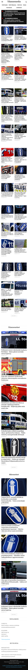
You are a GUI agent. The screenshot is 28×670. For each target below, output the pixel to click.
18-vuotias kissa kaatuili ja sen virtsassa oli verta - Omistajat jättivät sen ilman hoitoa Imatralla (7, 194)
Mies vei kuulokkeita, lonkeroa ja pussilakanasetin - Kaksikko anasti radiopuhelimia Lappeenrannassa (13, 555)
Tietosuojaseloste (5, 639)
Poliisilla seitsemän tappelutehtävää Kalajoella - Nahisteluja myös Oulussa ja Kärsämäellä (20, 136)
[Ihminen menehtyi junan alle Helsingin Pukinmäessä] (7, 303)
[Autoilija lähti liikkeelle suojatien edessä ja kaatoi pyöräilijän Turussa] (21, 303)
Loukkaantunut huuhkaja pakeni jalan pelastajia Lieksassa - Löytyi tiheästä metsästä (21, 250)
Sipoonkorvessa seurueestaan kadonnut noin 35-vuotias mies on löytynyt (7, 216)
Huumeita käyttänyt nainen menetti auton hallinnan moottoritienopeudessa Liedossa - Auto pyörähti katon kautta (7, 137)
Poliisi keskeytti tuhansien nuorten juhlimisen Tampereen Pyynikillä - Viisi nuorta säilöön (20, 100)
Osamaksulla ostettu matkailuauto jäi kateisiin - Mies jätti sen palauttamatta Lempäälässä (21, 160)
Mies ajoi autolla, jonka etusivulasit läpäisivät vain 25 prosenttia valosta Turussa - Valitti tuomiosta (20, 195)
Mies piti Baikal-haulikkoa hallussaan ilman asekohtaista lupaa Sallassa (20, 273)
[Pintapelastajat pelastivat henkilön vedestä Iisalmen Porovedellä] (7, 170)
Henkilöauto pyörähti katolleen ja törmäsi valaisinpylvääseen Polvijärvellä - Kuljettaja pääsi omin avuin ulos (20, 78)
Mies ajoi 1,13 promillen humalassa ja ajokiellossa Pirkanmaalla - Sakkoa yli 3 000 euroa (14, 582)
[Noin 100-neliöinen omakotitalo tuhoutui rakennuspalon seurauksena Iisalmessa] (7, 70)
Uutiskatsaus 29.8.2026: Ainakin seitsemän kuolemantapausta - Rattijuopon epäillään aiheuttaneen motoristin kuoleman (21, 118)
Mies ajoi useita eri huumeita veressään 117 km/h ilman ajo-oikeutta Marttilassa (7, 234)
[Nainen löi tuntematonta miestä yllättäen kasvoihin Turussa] (21, 227)
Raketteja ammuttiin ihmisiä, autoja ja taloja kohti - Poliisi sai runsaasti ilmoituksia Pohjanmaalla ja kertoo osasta (7, 118)
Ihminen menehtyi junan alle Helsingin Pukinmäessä (6, 309)
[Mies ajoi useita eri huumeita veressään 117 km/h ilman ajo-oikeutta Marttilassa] (7, 227)
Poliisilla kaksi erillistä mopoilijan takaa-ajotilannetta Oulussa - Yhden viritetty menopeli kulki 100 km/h (7, 100)
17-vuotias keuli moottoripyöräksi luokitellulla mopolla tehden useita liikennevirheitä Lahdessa (19, 56)
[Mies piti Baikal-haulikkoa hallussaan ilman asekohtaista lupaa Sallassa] (21, 267)
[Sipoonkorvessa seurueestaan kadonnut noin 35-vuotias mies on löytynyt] (7, 209)
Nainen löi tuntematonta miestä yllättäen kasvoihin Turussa (21, 233)
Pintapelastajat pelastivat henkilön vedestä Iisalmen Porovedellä (6, 176)
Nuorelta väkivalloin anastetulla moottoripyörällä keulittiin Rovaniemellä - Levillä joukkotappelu (7, 293)
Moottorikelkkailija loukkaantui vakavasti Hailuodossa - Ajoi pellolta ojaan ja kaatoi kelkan (6, 160)
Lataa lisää (13, 315)
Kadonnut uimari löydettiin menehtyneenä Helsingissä (19, 292)
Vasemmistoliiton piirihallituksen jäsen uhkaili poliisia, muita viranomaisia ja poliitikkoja (20, 177)
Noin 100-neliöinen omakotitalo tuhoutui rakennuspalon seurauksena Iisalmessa (7, 77)
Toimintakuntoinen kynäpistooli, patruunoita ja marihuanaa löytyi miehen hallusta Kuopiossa (6, 274)
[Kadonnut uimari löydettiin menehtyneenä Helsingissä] (21, 285)
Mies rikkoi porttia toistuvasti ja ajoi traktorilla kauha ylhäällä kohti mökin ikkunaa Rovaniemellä (21, 217)
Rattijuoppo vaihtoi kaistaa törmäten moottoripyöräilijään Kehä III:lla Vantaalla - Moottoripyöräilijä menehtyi (6, 251)
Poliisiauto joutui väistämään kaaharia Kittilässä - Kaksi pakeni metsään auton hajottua (20, 37)
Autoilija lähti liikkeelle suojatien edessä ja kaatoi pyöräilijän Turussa (20, 310)
